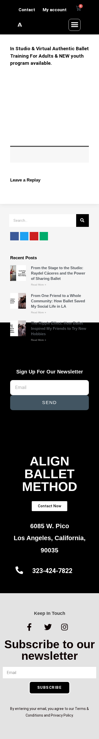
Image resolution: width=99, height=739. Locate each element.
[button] (74, 25)
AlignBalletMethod (49, 474)
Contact (27, 9)
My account (55, 9)
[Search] (82, 220)
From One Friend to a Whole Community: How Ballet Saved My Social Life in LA (58, 300)
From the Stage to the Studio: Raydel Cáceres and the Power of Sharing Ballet (58, 273)
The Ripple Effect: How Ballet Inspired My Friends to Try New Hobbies (58, 328)
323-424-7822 (52, 571)
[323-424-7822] (19, 570)
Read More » (38, 284)
